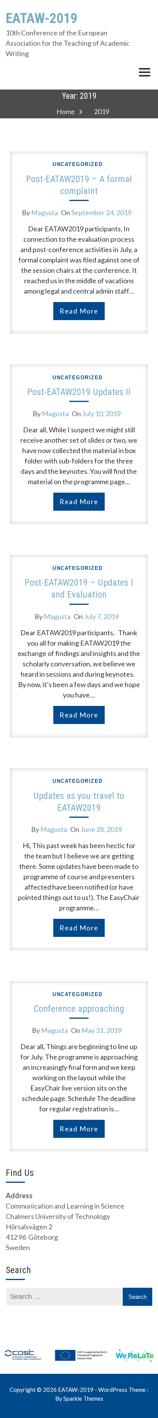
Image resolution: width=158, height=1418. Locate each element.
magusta (44, 212)
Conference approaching (79, 1008)
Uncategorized (78, 164)
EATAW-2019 (41, 18)
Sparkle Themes (83, 1398)
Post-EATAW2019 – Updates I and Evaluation (79, 588)
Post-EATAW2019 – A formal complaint (79, 185)
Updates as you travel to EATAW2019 (78, 801)
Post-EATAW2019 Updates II (78, 392)
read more (79, 311)
